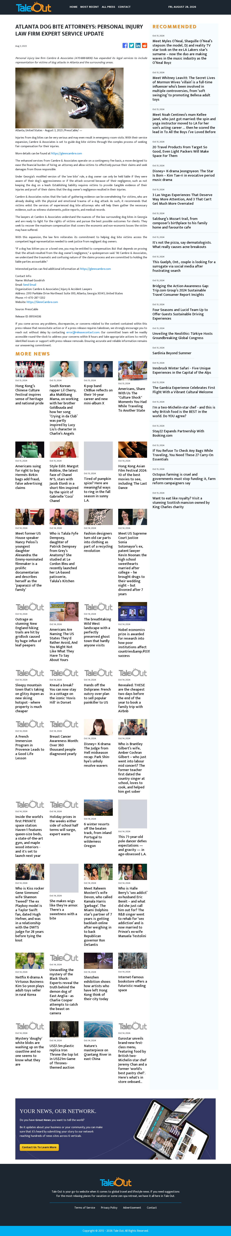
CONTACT (124, 7)
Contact (152, 1207)
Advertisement (132, 1207)
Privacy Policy (109, 1207)
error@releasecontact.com (82, 332)
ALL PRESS (108, 7)
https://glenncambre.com (66, 153)
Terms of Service (84, 1207)
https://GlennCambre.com (42, 302)
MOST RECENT (89, 7)
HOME (73, 7)
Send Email (29, 284)
